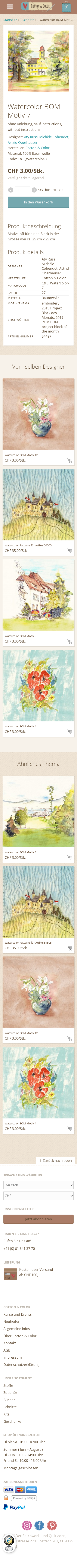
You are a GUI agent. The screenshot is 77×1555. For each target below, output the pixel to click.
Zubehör (10, 1392)
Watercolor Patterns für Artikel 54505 (28, 545)
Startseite (10, 20)
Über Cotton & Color (20, 1336)
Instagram (27, 1525)
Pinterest (52, 1525)
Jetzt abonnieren (38, 1219)
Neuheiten (11, 1321)
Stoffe (8, 1385)
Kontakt (9, 1343)
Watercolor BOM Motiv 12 (21, 455)
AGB (6, 1350)
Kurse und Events (17, 1314)
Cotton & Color (37, 148)
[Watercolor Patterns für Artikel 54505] (38, 504)
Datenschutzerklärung (21, 1364)
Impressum (12, 1357)
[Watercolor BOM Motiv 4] (38, 685)
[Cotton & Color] (38, 7)
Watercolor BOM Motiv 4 (20, 726)
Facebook (39, 1525)
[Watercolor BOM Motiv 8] (38, 811)
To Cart (69, 460)
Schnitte (28, 20)
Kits (6, 1414)
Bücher (9, 1400)
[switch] (9, 1548)
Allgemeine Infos (16, 1328)
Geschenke (12, 1421)
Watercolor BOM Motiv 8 (20, 852)
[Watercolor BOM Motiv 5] (38, 595)
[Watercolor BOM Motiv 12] (38, 414)
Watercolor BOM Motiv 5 (20, 636)
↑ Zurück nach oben (55, 1160)
